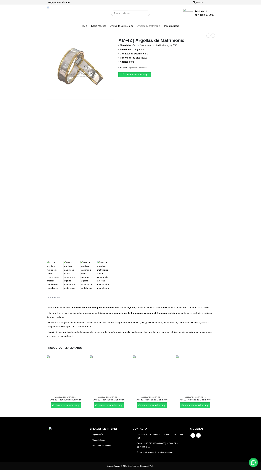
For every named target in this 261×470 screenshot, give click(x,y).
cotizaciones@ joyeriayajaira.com (158, 452)
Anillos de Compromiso (121, 26)
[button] (166, 74)
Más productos (171, 26)
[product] (66, 374)
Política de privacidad (101, 446)
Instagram (198, 435)
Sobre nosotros (98, 26)
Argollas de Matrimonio (148, 26)
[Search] (145, 13)
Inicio (84, 26)
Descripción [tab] (53, 297)
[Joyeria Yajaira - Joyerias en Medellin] (60, 13)
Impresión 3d (97, 434)
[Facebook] (207, 2)
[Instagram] (212, 2)
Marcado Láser (98, 440)
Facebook (192, 435)
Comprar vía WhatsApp (136, 74)
